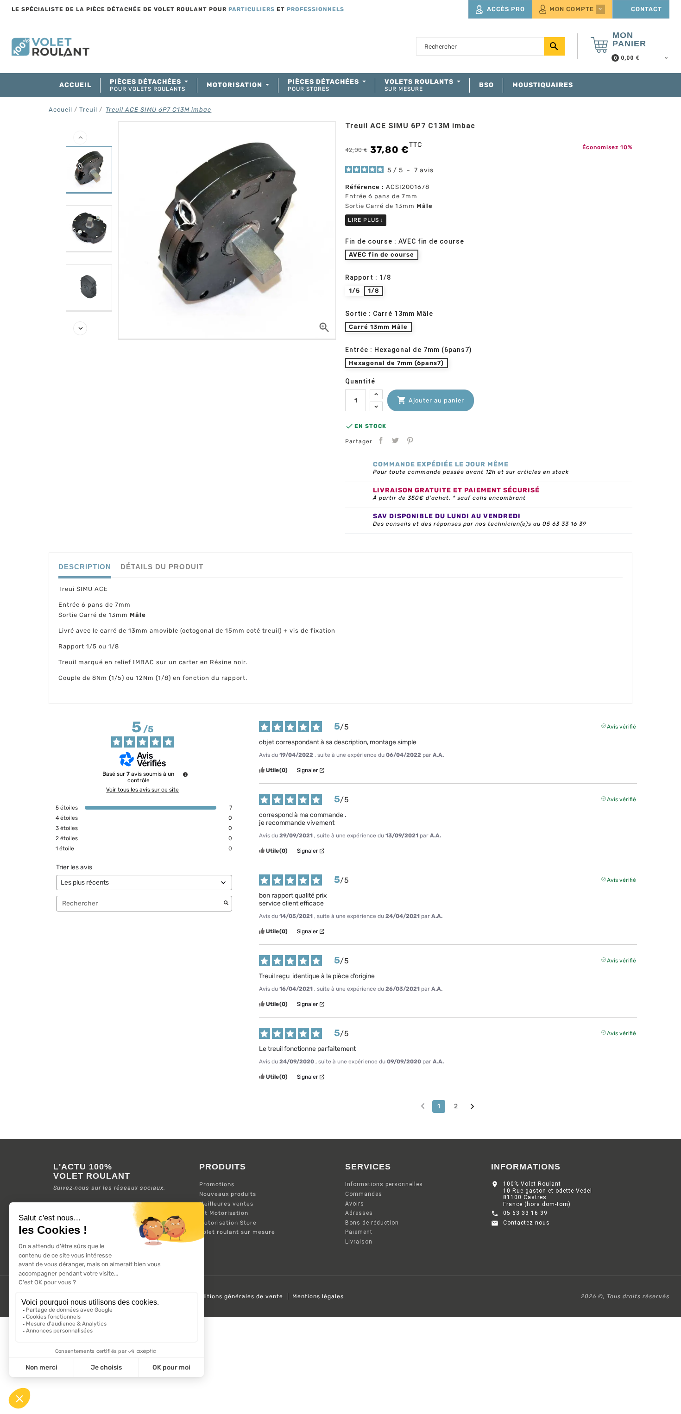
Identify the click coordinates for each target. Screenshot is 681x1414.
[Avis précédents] (422, 1105)
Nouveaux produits (227, 1194)
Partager (380, 440)
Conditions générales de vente (236, 1296)
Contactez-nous (526, 1222)
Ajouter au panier (430, 400)
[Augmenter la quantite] (376, 394)
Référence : (364, 186)
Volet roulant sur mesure (237, 1232)
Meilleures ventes (226, 1203)
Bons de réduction (372, 1222)
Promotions (216, 1184)
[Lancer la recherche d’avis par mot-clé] (226, 903)
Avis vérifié (621, 725)
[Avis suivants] (472, 1107)
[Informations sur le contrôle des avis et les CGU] (185, 774)
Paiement (358, 1232)
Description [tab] (84, 567)
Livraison (358, 1241)
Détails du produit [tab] (161, 567)
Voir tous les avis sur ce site (142, 789)
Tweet (395, 440)
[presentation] (80, 138)
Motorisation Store (228, 1222)
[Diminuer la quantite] (376, 406)
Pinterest (410, 440)
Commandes (363, 1194)
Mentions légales (318, 1296)
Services (368, 1166)
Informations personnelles (384, 1184)
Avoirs (354, 1203)
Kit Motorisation (223, 1213)
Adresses (359, 1213)
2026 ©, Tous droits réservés (625, 1296)
